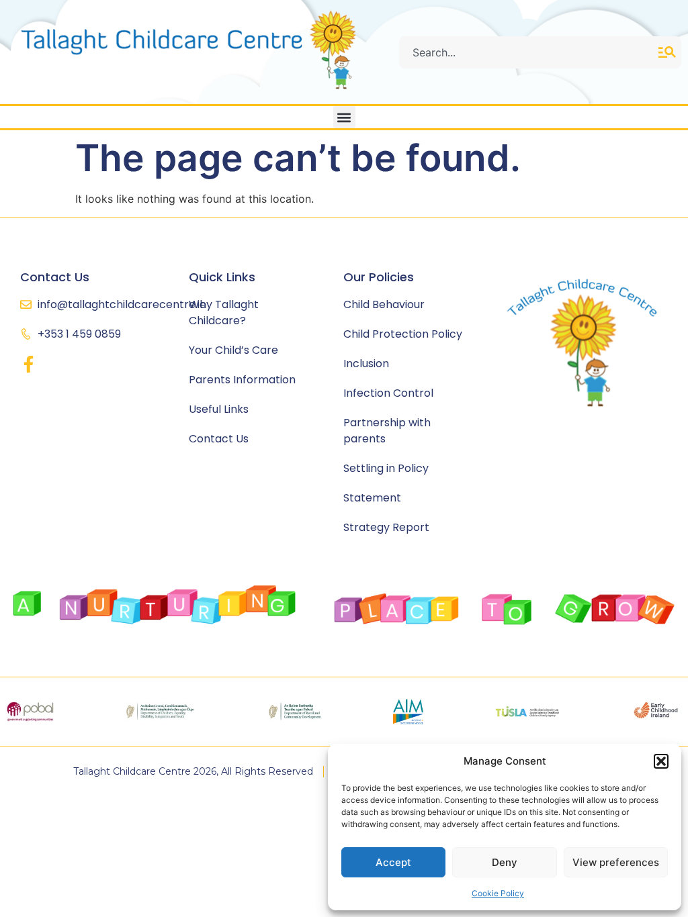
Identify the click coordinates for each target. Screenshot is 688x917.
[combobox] (528, 52)
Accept (393, 862)
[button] (661, 761)
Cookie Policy (498, 893)
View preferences (615, 862)
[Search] (669, 52)
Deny (504, 862)
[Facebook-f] (28, 364)
